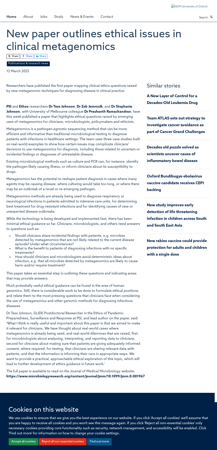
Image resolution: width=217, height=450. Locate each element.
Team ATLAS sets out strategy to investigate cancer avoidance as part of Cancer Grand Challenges (176, 125)
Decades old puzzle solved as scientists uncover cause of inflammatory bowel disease (173, 154)
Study (58, 17)
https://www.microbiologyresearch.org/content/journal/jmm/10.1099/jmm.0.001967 (75, 376)
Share (14, 56)
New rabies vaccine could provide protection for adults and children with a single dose (177, 248)
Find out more (99, 441)
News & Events (82, 17)
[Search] (211, 17)
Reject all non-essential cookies (63, 441)
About (28, 17)
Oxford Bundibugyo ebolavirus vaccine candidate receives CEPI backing (175, 183)
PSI (8, 106)
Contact (107, 17)
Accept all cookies (23, 441)
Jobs (43, 17)
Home (11, 17)
